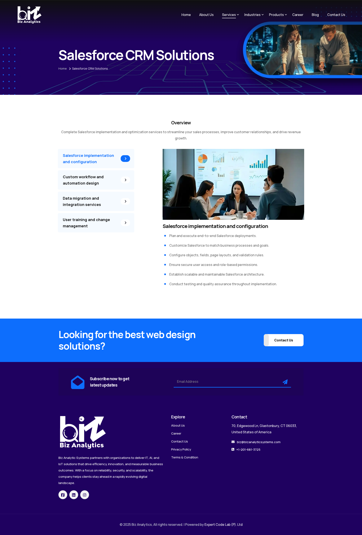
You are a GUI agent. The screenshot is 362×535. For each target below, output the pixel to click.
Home (62, 68)
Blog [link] (315, 14)
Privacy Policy (181, 449)
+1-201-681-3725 (248, 449)
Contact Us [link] (336, 14)
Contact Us (179, 441)
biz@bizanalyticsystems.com (259, 442)
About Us (178, 425)
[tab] (96, 158)
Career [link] (297, 14)
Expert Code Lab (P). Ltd (223, 524)
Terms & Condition (184, 457)
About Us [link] (206, 14)
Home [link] (186, 14)
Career (176, 433)
